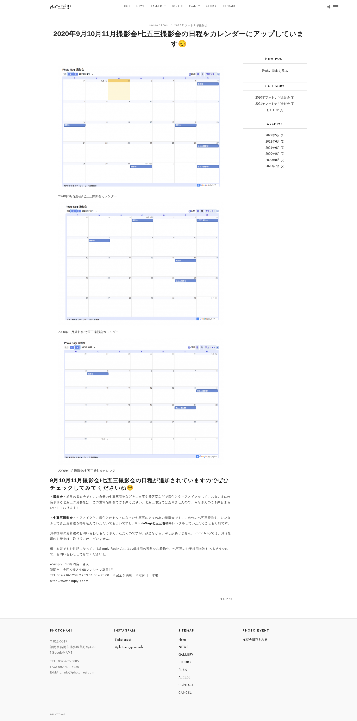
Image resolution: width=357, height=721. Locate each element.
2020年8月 (272, 160)
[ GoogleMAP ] (61, 652)
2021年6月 (272, 147)
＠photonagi (122, 639)
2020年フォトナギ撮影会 (191, 25)
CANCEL (185, 693)
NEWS (140, 6)
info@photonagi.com (78, 672)
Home (126, 6)
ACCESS (211, 6)
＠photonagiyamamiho (129, 647)
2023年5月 (272, 135)
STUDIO (177, 6)
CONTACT (229, 6)
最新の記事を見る (275, 71)
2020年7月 (272, 166)
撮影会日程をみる (255, 639)
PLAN (192, 6)
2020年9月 (272, 153)
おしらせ (273, 110)
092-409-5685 (68, 661)
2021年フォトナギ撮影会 (272, 103)
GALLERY (157, 6)
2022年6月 (272, 141)
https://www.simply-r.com (69, 581)
